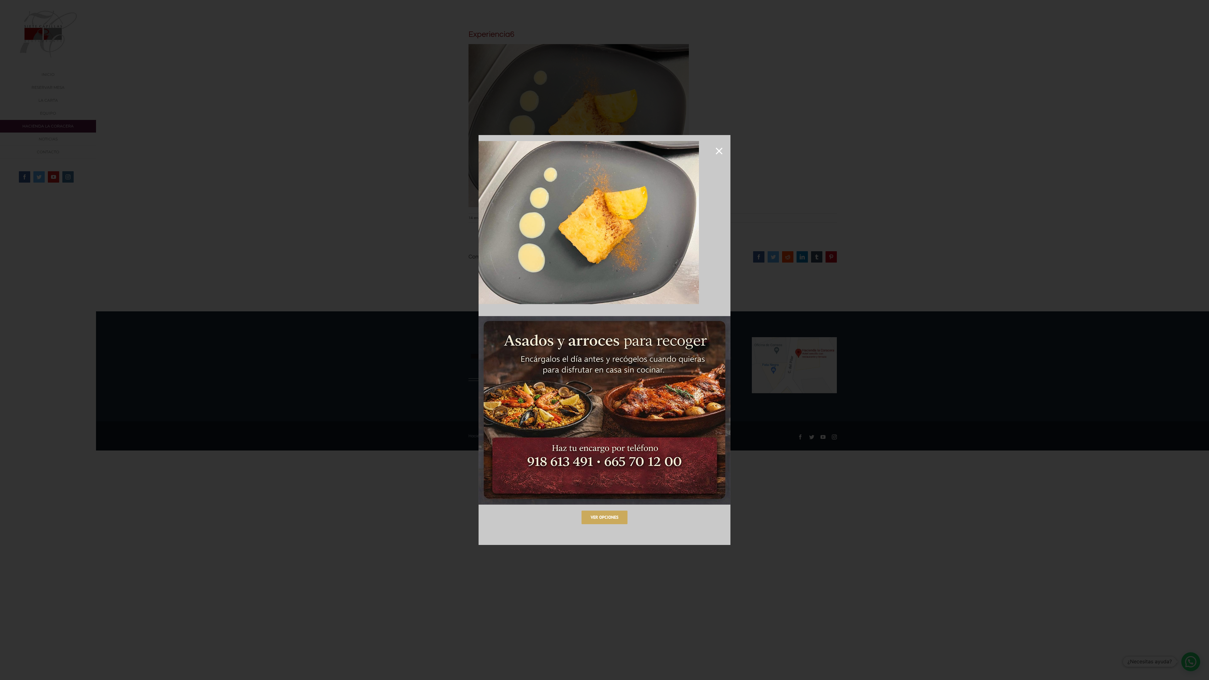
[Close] (719, 151)
